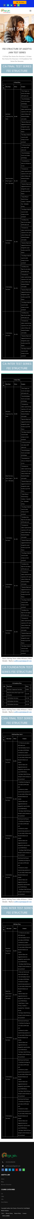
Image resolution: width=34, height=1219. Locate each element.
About (2, 1179)
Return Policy (17, 1213)
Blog (2, 1181)
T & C (2, 1213)
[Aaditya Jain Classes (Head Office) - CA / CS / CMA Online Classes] (5, 11)
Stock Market (4, 1202)
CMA (2, 1196)
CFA (2, 1199)
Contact (24, 1213)
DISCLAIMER (6, 1215)
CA (2, 1193)
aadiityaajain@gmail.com (23, 661)
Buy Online (21, 2)
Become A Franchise (6, 1184)
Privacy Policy (9, 1213)
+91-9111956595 (10, 1162)
